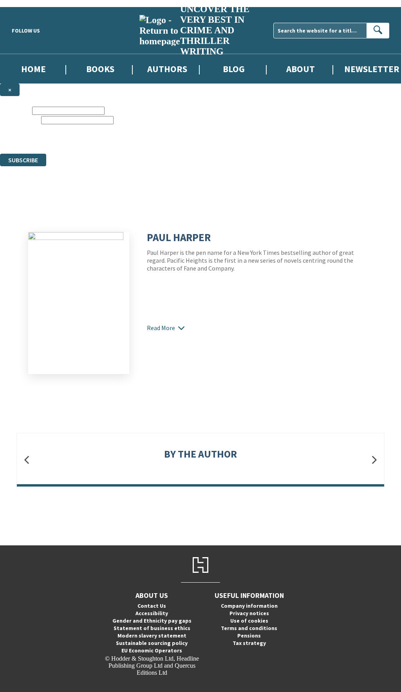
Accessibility (151, 613)
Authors (167, 68)
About (300, 68)
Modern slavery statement (151, 635)
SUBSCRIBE (23, 160)
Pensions (249, 635)
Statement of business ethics (152, 628)
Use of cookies (249, 620)
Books (100, 68)
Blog (234, 68)
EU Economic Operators (151, 650)
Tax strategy (249, 643)
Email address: (20, 119)
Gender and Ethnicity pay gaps (151, 620)
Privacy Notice (267, 143)
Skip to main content (25, 3)
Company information (249, 605)
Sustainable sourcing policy (152, 643)
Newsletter (371, 68)
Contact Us (151, 605)
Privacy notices (249, 613)
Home (33, 68)
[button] (27, 460)
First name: (15, 110)
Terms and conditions (249, 628)
